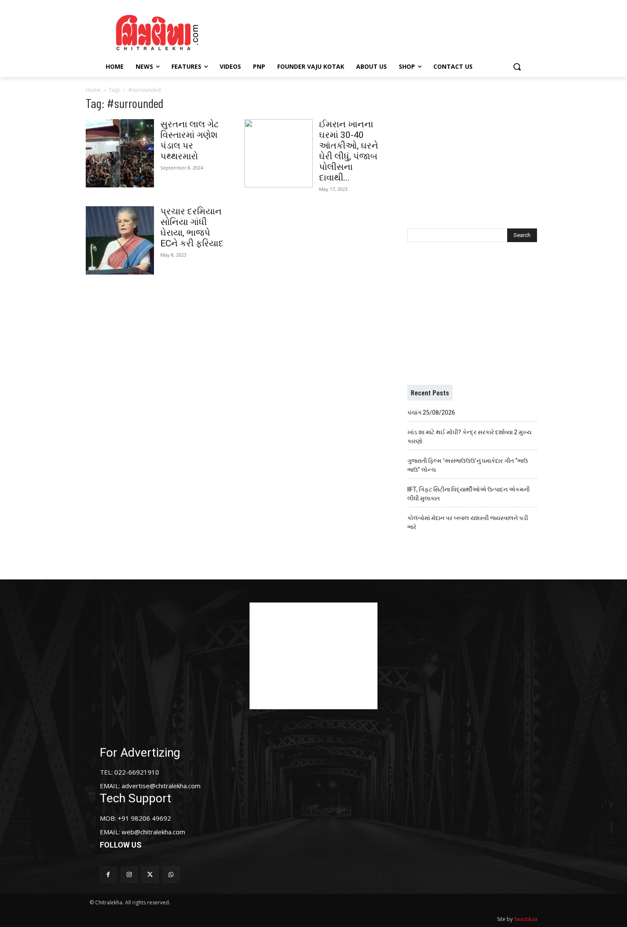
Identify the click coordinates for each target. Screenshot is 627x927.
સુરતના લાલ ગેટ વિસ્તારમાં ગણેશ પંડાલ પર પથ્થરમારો (189, 140)
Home (93, 90)
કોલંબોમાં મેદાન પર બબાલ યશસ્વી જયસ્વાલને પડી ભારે (467, 522)
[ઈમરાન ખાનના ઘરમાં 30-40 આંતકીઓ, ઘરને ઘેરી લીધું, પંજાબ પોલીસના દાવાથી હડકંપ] (278, 153)
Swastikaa (525, 919)
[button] (517, 66)
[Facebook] (108, 874)
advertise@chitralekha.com (161, 785)
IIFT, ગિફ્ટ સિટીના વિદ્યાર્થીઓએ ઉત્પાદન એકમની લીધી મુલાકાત (468, 494)
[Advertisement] (385, 31)
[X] (150, 874)
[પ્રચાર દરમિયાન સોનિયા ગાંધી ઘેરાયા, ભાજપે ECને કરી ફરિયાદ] (120, 240)
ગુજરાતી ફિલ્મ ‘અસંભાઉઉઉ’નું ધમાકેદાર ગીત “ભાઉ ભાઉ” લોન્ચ (467, 465)
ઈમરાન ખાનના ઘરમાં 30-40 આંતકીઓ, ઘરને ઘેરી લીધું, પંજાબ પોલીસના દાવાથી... (348, 151)
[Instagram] (129, 874)
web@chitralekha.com (153, 832)
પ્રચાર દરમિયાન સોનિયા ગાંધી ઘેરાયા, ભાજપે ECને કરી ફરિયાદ (192, 227)
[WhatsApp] (171, 874)
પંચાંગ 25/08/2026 (431, 412)
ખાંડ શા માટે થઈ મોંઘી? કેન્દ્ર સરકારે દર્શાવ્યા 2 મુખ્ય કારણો (469, 436)
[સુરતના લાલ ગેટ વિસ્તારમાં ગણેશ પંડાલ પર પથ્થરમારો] (120, 153)
